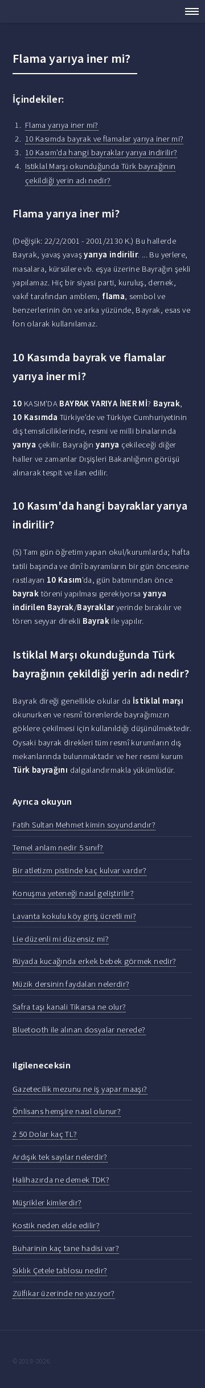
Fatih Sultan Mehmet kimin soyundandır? (84, 825)
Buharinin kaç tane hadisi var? (66, 1248)
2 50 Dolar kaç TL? (45, 1134)
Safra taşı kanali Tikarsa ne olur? (69, 1007)
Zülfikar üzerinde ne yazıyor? (64, 1293)
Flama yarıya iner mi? (62, 125)
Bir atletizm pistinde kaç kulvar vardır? (80, 870)
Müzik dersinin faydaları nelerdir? (71, 984)
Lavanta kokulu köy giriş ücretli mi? (74, 916)
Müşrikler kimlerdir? (47, 1202)
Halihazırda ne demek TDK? (61, 1180)
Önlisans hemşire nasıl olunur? (67, 1111)
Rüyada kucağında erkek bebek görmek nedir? (94, 961)
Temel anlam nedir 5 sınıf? (58, 847)
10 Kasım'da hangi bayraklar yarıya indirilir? (101, 152)
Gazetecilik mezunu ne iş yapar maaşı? (80, 1089)
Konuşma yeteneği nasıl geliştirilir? (73, 893)
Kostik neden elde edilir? (56, 1225)
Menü (188, 11)
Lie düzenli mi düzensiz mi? (61, 939)
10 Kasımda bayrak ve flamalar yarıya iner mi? (104, 139)
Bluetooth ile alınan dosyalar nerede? (79, 1029)
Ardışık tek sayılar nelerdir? (60, 1157)
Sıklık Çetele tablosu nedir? (60, 1270)
